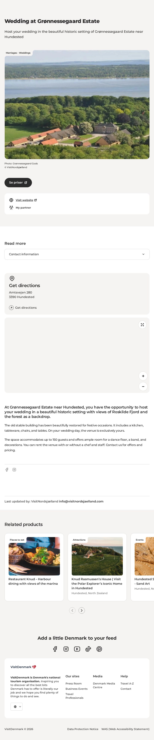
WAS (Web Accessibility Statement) (125, 729)
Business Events (77, 688)
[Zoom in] (143, 375)
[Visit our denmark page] (55, 649)
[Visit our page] (66, 649)
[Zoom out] (143, 386)
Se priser (16, 182)
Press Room (74, 683)
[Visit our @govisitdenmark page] (88, 649)
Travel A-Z (127, 683)
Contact (126, 688)
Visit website (24, 200)
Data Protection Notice (82, 729)
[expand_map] (142, 325)
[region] (77, 355)
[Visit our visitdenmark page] (77, 649)
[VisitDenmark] (23, 667)
